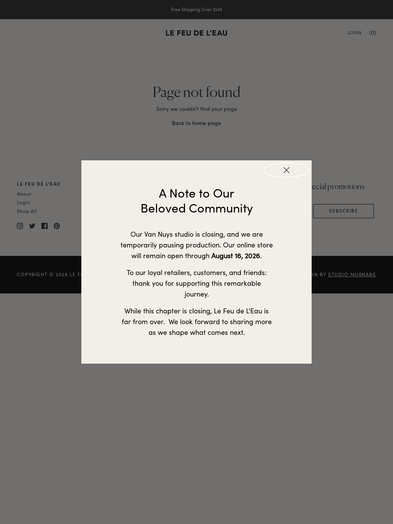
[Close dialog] (286, 170)
